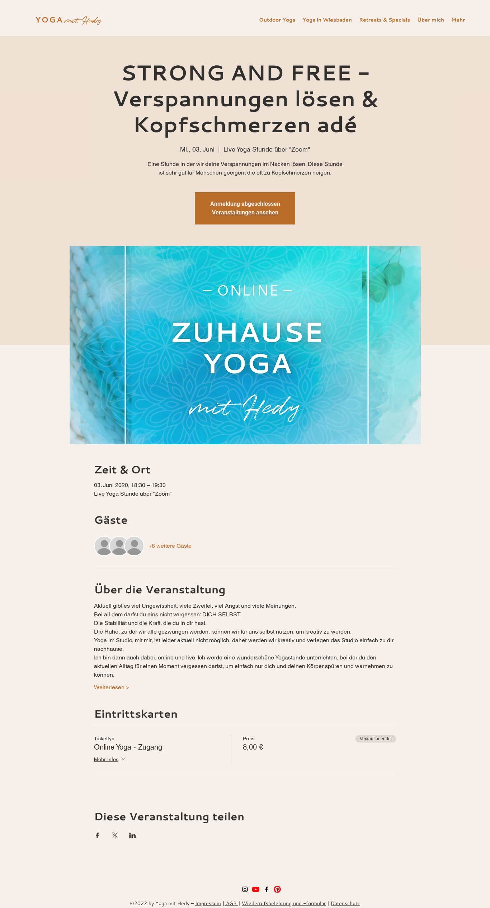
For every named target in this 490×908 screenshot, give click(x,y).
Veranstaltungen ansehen (245, 212)
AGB (231, 903)
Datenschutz (345, 903)
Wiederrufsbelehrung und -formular (284, 903)
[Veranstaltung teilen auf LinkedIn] (132, 835)
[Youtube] (255, 889)
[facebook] (266, 889)
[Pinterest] (277, 889)
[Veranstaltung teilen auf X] (115, 835)
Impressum (208, 903)
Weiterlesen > (111, 687)
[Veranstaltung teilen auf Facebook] (97, 835)
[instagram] (245, 889)
